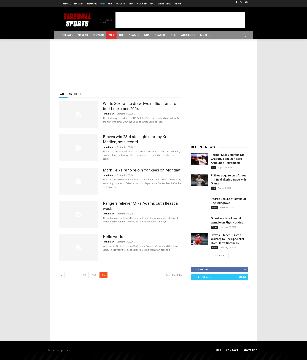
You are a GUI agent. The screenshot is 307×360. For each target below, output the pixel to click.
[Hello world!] (78, 247)
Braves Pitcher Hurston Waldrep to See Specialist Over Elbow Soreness (227, 239)
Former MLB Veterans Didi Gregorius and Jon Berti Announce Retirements (228, 159)
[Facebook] (237, 3)
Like (244, 269)
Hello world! (113, 236)
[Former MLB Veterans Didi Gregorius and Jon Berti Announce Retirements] (199, 159)
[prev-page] (62, 275)
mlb (213, 167)
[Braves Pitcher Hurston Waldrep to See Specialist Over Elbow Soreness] (199, 239)
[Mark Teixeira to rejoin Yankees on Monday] (78, 181)
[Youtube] (246, 3)
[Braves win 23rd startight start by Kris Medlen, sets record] (78, 147)
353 (94, 275)
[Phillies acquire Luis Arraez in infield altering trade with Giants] (199, 180)
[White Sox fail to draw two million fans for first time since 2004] (78, 114)
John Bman (108, 113)
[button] (244, 35)
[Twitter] (241, 3)
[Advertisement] (180, 20)
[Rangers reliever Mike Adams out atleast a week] (78, 214)
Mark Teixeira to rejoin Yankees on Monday (141, 170)
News (214, 207)
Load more (218, 255)
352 (85, 275)
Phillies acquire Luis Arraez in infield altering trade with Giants (228, 179)
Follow (242, 277)
